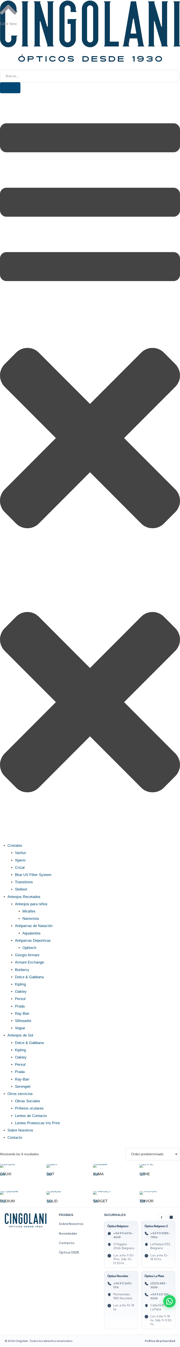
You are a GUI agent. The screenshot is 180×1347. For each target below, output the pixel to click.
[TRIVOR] (159, 1193)
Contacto (66, 1243)
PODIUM (7, 1201)
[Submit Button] (10, 87)
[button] (1, 67)
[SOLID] (66, 1193)
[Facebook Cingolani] (162, 1217)
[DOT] (66, 1166)
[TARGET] (113, 1193)
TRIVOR (146, 1201)
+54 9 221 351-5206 (160, 1296)
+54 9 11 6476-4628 (123, 1235)
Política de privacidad (160, 1341)
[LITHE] (159, 1166)
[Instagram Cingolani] (171, 1217)
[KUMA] (113, 1166)
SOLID (52, 1201)
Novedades (68, 1233)
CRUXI (5, 1174)
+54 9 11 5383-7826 (160, 1235)
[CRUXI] (20, 1166)
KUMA (98, 1174)
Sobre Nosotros (71, 1224)
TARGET (100, 1201)
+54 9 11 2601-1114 (123, 1285)
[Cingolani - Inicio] (26, 1220)
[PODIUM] (20, 1193)
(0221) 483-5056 (158, 1285)
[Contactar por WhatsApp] (169, 1301)
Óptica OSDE (69, 1252)
